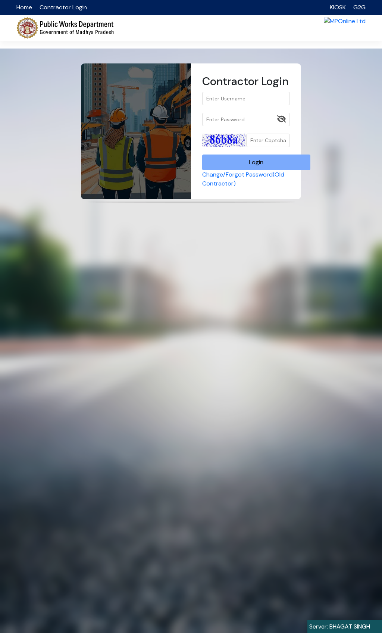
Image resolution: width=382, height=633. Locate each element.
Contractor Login (63, 7)
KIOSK (338, 7)
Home (24, 7)
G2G (359, 7)
